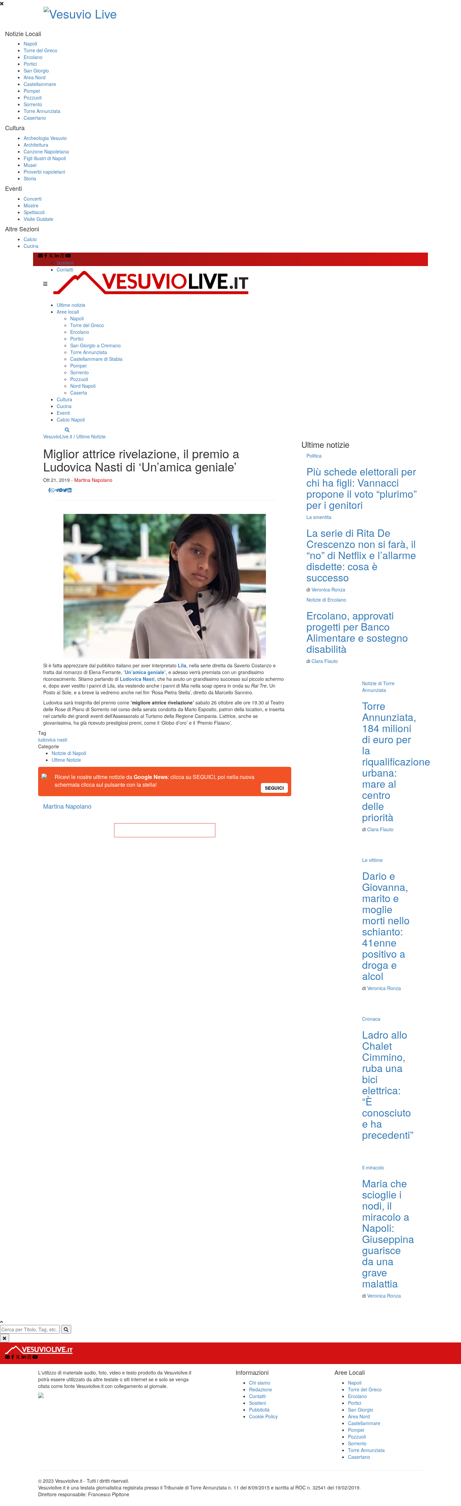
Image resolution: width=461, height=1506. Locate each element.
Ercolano (33, 57)
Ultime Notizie (91, 436)
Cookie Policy (263, 1416)
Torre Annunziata (42, 111)
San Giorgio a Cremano (95, 345)
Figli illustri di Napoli (45, 158)
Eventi (63, 412)
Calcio (30, 239)
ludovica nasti (52, 739)
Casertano (35, 117)
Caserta (78, 392)
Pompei (32, 90)
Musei (30, 165)
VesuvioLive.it (57, 436)
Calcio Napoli (71, 419)
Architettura (36, 144)
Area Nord (35, 77)
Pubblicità (259, 1409)
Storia (30, 178)
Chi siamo (259, 1382)
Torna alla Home (164, 830)
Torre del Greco (40, 50)
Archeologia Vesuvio (45, 138)
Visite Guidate (38, 218)
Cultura (64, 399)
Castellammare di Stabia (96, 358)
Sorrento (33, 104)
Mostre (31, 205)
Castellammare (40, 84)
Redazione (260, 1389)
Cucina (31, 245)
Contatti (65, 269)
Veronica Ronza (328, 589)
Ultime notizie (71, 304)
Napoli (30, 43)
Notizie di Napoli (69, 753)
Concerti (33, 198)
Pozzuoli (33, 97)
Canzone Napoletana (46, 151)
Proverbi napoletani (44, 171)
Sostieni (65, 262)
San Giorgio (36, 70)
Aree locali (68, 311)
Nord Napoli (83, 385)
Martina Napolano (93, 479)
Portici (30, 63)
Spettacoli (34, 212)
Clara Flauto (324, 661)
